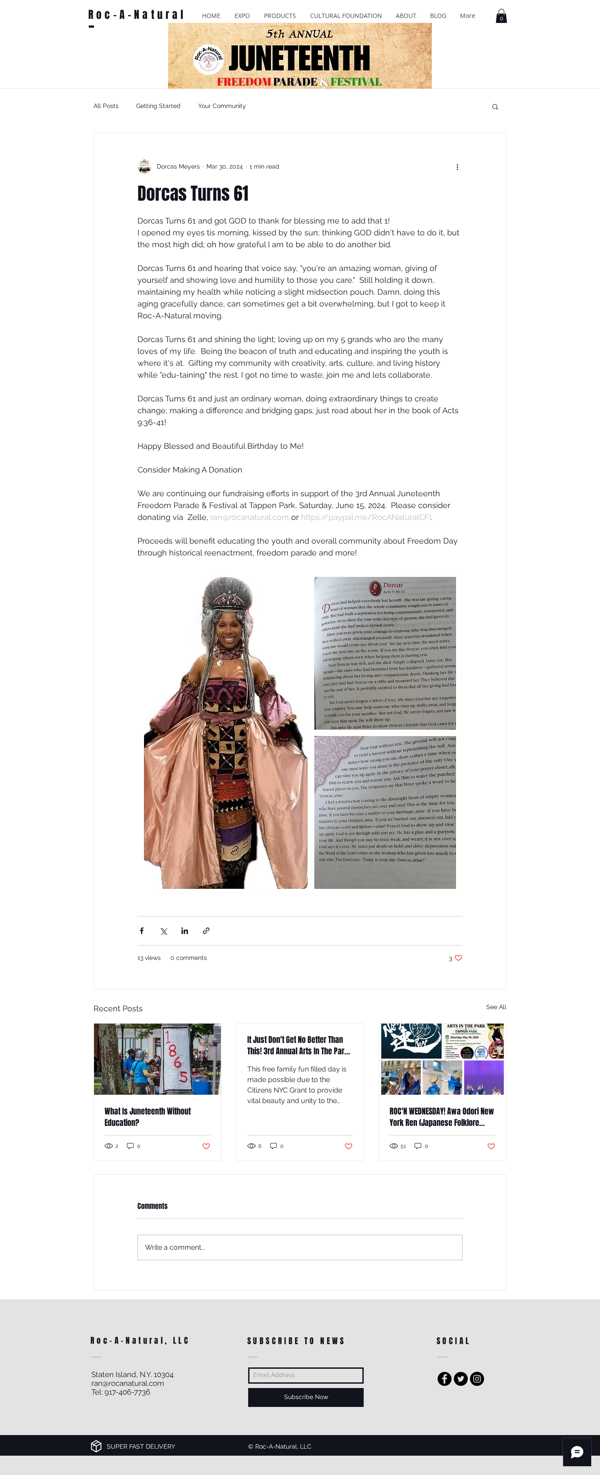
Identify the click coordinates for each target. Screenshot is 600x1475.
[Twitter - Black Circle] (461, 1379)
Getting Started (158, 105)
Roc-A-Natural (137, 14)
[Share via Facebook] (141, 931)
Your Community (222, 105)
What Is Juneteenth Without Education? (148, 1117)
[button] (242, 15)
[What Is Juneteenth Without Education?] (157, 1059)
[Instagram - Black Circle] (477, 1379)
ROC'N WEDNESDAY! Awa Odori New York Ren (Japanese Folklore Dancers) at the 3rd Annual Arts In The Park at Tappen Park (442, 1117)
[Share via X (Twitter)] (163, 931)
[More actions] (457, 166)
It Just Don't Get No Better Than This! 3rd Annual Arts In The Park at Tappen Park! (297, 1045)
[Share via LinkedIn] (185, 931)
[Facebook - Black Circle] (444, 1379)
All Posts (106, 105)
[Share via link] (206, 931)
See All (496, 1006)
